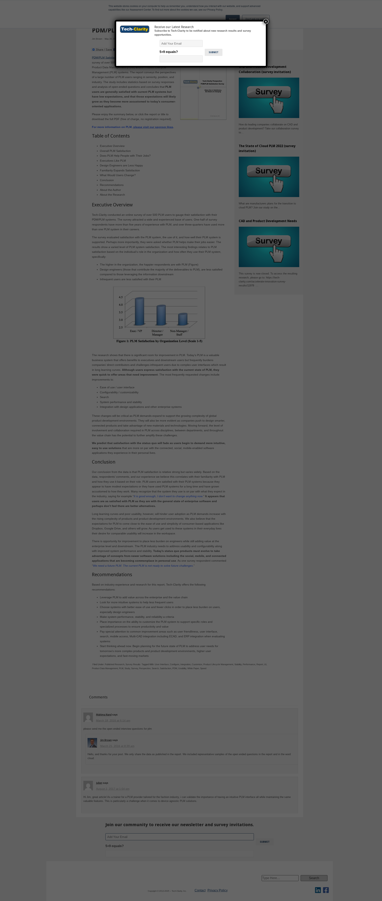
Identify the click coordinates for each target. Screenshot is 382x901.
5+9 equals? (169, 52)
